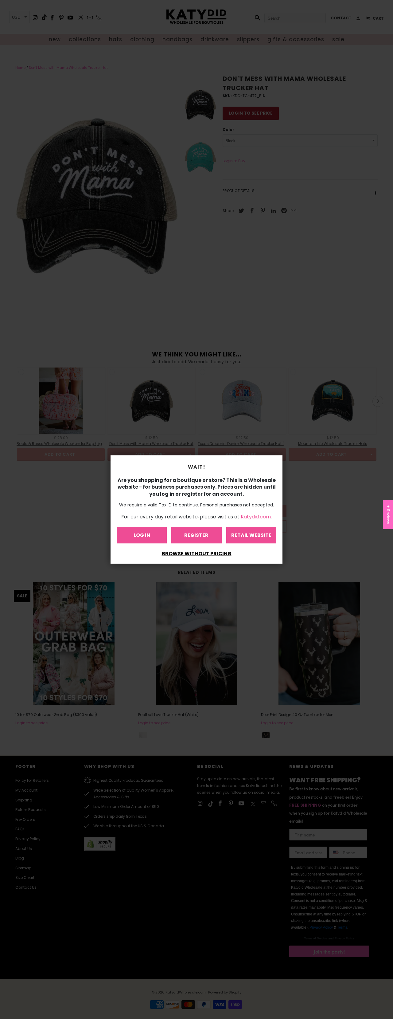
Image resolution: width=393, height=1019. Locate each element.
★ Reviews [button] (388, 514)
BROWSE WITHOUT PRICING (197, 553)
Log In (142, 534)
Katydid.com (256, 516)
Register (196, 534)
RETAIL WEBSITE (251, 534)
